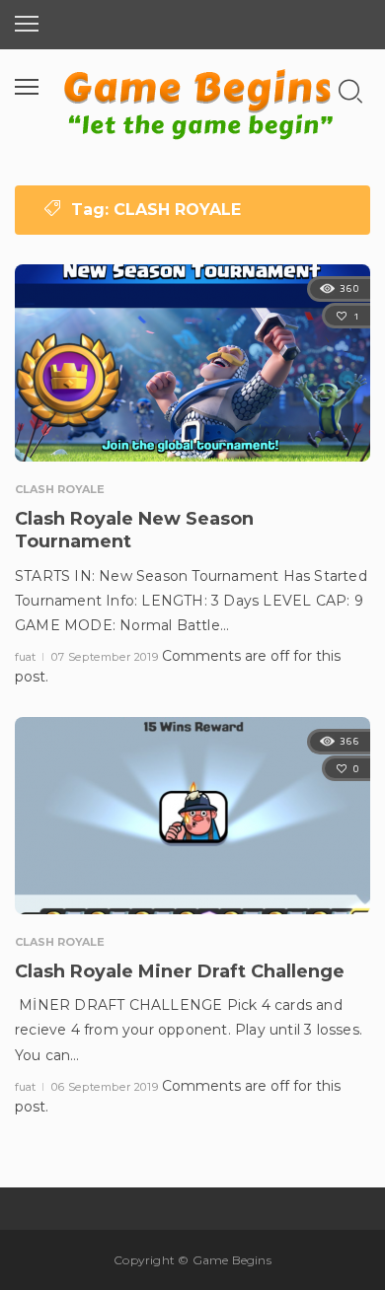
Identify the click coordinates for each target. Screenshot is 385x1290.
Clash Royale (60, 489)
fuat (26, 657)
